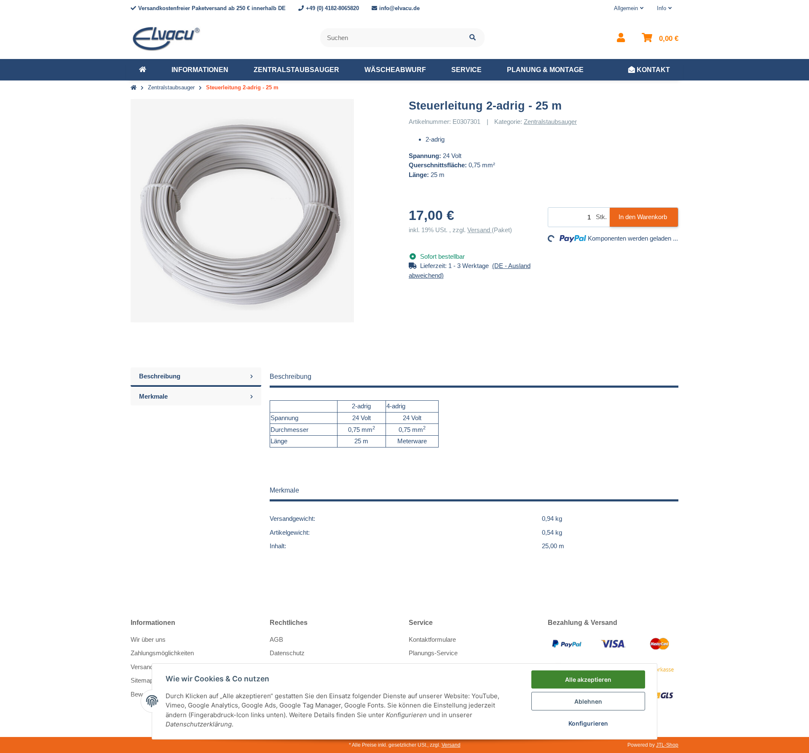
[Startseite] (134, 88)
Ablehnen (588, 701)
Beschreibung (159, 376)
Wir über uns (148, 639)
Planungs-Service (433, 653)
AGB (276, 639)
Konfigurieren (588, 723)
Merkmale (153, 396)
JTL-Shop (667, 745)
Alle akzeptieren (588, 679)
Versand (479, 229)
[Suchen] (473, 37)
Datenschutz (287, 653)
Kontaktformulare (432, 639)
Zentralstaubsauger (550, 121)
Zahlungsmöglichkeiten (162, 653)
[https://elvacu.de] (142, 69)
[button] (628, 8)
